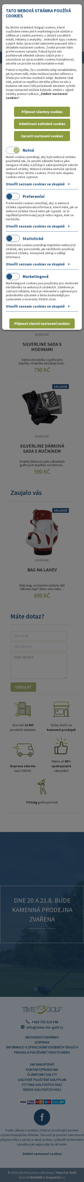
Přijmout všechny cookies (42, 112)
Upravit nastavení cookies (42, 136)
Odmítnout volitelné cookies (42, 124)
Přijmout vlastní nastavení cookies (42, 323)
